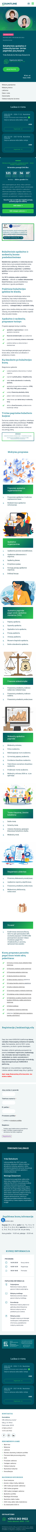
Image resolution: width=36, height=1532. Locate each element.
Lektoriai (7, 1450)
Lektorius (5, 90)
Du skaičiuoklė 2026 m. (11, 1505)
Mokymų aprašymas (9, 85)
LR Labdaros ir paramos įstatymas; (17, 1009)
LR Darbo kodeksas (12, 1006)
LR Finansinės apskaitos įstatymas (17, 972)
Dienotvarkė (6, 96)
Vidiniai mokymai (9, 1466)
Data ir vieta (6, 93)
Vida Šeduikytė (9, 55)
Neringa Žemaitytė (22, 55)
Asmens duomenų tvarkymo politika (16, 1453)
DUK (5, 1458)
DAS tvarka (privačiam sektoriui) (14, 1486)
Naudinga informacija (11, 1496)
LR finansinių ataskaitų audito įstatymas (19, 968)
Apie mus (7, 1444)
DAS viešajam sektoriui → (18, 211)
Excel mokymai (9, 1480)
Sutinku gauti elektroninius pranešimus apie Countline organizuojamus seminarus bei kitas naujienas (16, 1130)
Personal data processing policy (15, 1455)
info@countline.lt (7, 1428)
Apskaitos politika (10, 1494)
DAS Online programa (11, 1488)
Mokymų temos (8, 87)
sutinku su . (13, 1120)
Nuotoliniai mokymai (10, 1469)
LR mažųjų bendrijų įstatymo (15, 983)
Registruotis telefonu (16, 60)
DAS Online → (18, 205)
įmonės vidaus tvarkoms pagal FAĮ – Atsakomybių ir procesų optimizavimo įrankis (18, 941)
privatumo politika (16, 1120)
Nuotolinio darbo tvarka (11, 1499)
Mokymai (7, 1447)
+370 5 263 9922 (7, 1430)
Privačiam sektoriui (10, 1461)
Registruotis (11, 69)
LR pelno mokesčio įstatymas (16, 987)
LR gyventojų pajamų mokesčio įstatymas (19, 990)
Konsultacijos (8, 1471)
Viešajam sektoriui (10, 1463)
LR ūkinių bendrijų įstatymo (15, 979)
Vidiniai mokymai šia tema (11, 99)
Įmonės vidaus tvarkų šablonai (14, 1483)
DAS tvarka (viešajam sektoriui (14, 1491)
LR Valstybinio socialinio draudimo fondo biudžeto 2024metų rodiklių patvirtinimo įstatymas (19, 1000)
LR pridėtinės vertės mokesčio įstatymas (19, 994)
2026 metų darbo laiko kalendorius (15, 1502)
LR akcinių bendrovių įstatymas (16, 976)
